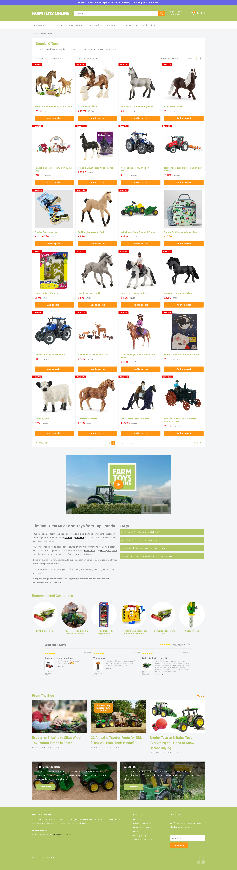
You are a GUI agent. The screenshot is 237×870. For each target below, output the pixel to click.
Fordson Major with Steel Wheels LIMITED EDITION (180, 420)
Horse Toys (54, 25)
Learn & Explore (127, 25)
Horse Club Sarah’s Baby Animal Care (53, 106)
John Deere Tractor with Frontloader (145, 673)
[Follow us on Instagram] (203, 862)
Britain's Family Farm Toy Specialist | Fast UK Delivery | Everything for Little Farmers (118, 2)
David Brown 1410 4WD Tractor (48, 673)
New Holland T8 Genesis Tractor (50, 354)
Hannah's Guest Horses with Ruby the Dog (53, 169)
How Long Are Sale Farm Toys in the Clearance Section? (147, 556)
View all (201, 696)
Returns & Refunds (142, 823)
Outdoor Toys (73, 25)
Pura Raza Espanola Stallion (178, 293)
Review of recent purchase (58, 658)
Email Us (137, 819)
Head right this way (62, 834)
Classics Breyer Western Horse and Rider (138, 356)
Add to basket (54, 118)
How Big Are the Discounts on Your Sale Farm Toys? (145, 548)
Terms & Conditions (142, 839)
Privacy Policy (139, 835)
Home (34, 34)
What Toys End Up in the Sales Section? (140, 540)
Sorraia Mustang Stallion (90, 293)
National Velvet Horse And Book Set (95, 168)
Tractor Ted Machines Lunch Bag (180, 232)
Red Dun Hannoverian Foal (91, 232)
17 (131, 443)
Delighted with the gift (154, 658)
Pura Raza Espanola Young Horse (137, 106)
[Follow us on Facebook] (198, 862)
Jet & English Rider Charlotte (135, 418)
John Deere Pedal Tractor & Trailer (138, 232)
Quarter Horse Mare (87, 418)
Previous (43, 443)
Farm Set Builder (94, 25)
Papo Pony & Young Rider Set (135, 293)
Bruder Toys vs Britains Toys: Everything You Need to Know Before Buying (172, 742)
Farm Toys (37, 25)
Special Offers (148, 25)
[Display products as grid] (196, 58)
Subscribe (179, 845)
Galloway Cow (42, 418)
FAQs (135, 831)
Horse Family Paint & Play (47, 293)
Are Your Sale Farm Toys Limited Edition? (140, 532)
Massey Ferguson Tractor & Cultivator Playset (183, 169)
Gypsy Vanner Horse (88, 106)
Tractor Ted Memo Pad (46, 232)
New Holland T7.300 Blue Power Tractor (136, 169)
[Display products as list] (200, 58)
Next (196, 443)
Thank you (99, 658)
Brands (109, 25)
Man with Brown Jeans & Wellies (97, 673)
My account (175, 14)
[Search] (161, 13)
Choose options (54, 243)
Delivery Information (142, 827)
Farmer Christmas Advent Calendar (181, 354)
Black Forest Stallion (174, 106)
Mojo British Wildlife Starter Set (93, 354)
